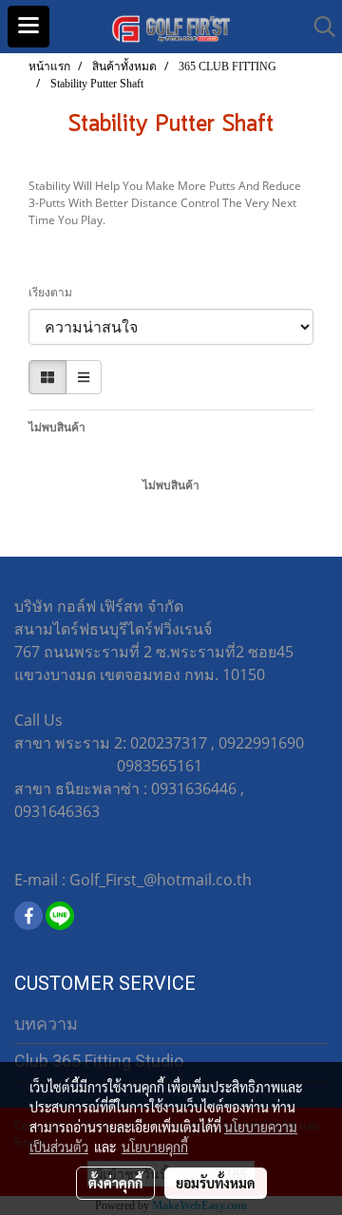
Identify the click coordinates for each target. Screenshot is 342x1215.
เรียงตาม (54, 292)
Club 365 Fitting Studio (98, 1061)
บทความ (46, 1024)
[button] (318, 26)
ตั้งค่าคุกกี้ (115, 1182)
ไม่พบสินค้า (57, 427)
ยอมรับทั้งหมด (216, 1182)
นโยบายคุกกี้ (155, 1146)
